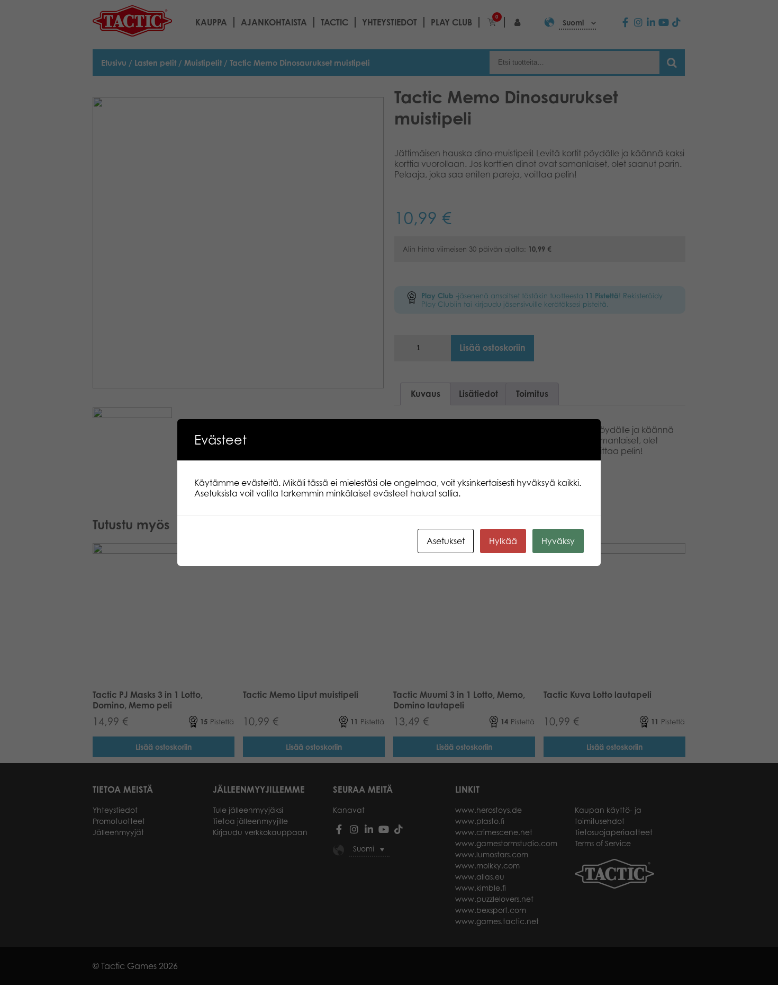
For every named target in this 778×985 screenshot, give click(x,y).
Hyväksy (558, 541)
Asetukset (446, 541)
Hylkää (503, 541)
